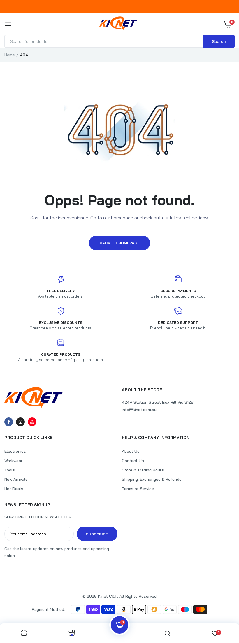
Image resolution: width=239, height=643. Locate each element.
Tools (9, 470)
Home (9, 54)
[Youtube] (32, 421)
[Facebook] (8, 421)
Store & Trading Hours (143, 470)
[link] (24, 633)
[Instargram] (20, 421)
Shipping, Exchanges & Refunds (152, 479)
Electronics (15, 451)
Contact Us (133, 460)
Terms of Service (138, 488)
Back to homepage (120, 243)
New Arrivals (16, 479)
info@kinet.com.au (139, 409)
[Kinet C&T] (118, 24)
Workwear (13, 460)
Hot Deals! (14, 488)
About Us (131, 451)
